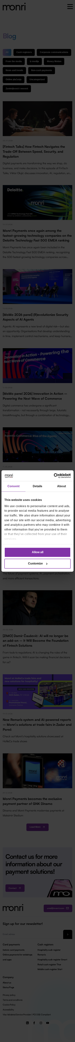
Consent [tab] (13, 486)
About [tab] (61, 486)
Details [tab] (37, 486)
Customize (35, 563)
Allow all (37, 552)
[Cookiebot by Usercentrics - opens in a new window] (55, 475)
